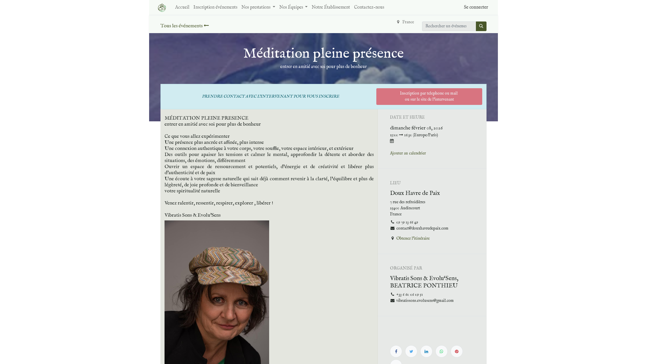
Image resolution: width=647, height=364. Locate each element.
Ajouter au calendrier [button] (408, 153)
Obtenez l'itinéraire (413, 238)
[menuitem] (182, 7)
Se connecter (476, 7)
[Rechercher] (481, 26)
